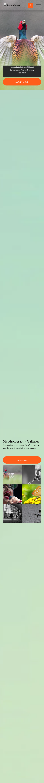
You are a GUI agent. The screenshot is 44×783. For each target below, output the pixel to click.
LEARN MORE (22, 82)
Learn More (22, 460)
